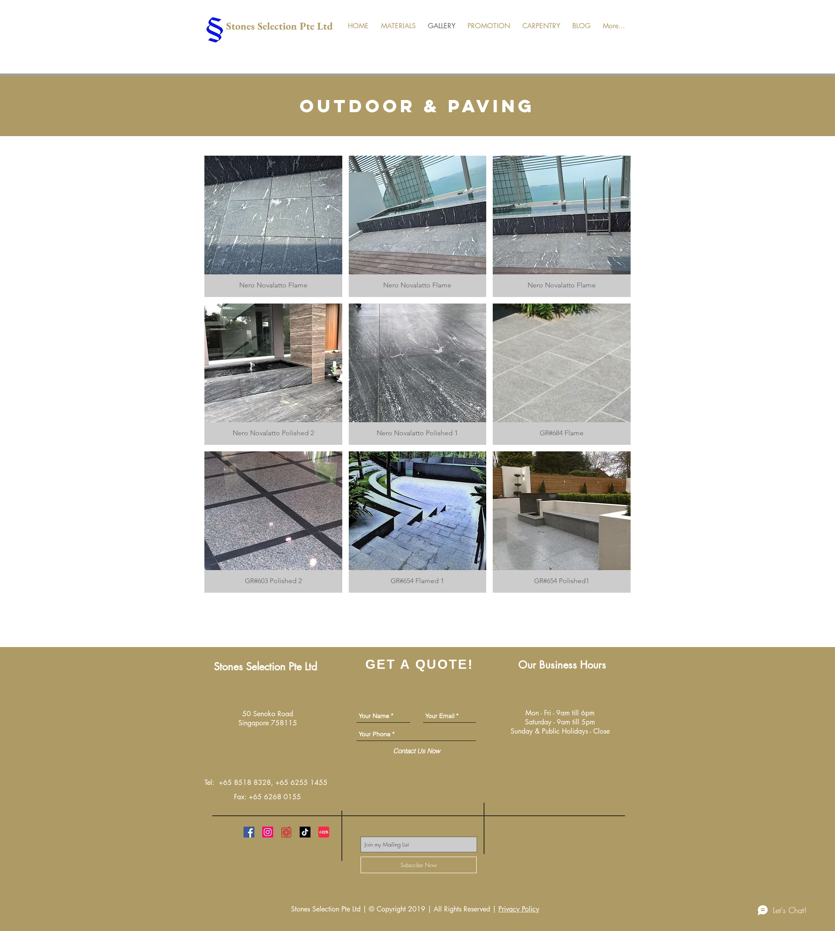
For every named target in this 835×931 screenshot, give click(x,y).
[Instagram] (267, 832)
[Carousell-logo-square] (286, 832)
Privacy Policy (518, 909)
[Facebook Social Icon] (249, 832)
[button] (273, 226)
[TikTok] (305, 832)
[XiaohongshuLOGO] (323, 832)
